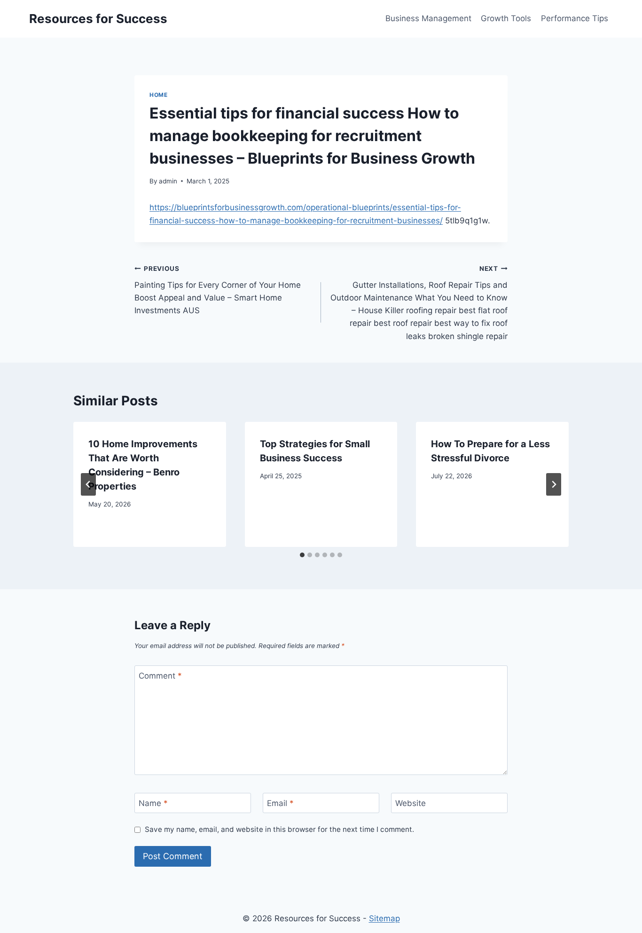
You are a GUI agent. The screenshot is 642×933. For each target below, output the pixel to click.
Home (158, 94)
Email (280, 803)
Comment (160, 675)
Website (410, 803)
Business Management (428, 18)
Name (153, 803)
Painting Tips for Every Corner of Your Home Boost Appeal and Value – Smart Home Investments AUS (217, 290)
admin (168, 181)
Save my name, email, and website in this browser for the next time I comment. (279, 829)
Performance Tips (574, 18)
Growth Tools (506, 18)
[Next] (553, 484)
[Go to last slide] (88, 484)
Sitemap (384, 918)
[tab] (302, 555)
